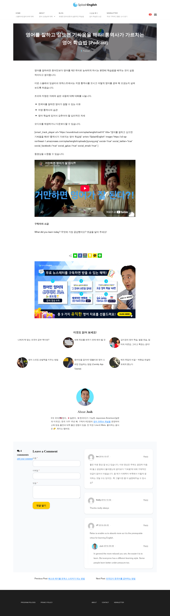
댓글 (35, 483)
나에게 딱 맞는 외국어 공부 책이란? (33, 339)
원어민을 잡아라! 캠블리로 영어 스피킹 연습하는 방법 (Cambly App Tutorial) (89, 364)
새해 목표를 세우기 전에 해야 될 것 (89, 339)
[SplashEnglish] (85, 4)
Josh (101, 546)
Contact (105, 602)
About (94, 602)
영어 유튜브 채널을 (102, 421)
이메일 (36, 470)
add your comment (25, 459)
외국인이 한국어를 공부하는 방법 (120, 578)
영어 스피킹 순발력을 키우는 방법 (43, 359)
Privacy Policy (46, 602)
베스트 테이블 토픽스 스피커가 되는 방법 (66, 578)
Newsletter (119, 602)
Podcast (86, 51)
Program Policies (28, 602)
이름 (35, 458)
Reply (145, 456)
